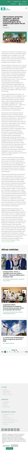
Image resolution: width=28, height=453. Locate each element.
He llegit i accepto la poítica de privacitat (12, 374)
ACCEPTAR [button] (9, 448)
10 (14, 351)
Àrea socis (24, 3)
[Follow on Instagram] (2, 429)
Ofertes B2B (6, 407)
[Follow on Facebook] (12, 429)
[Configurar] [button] (6, 445)
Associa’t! (13, 3)
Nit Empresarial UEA (8, 419)
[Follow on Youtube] (15, 429)
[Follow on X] (6, 429)
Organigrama (6, 391)
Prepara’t (5, 416)
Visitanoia (5, 424)
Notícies (7, 280)
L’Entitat (5, 389)
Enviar (23, 377)
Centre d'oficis (14, 279)
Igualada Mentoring (8, 422)
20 (17, 351)
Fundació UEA (16, 1)
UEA (9, 1)
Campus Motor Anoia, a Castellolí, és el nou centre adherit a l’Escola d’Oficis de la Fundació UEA (13, 274)
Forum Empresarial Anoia (10, 421)
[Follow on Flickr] (18, 429)
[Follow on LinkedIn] (9, 429)
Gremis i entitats (7, 394)
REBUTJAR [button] (14, 445)
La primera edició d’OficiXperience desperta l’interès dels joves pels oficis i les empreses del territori (13, 307)
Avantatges (6, 402)
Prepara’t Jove (7, 417)
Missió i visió (6, 393)
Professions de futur (9, 313)
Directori (24, 1)
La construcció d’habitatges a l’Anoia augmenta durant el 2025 (13, 339)
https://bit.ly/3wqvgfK (7, 241)
